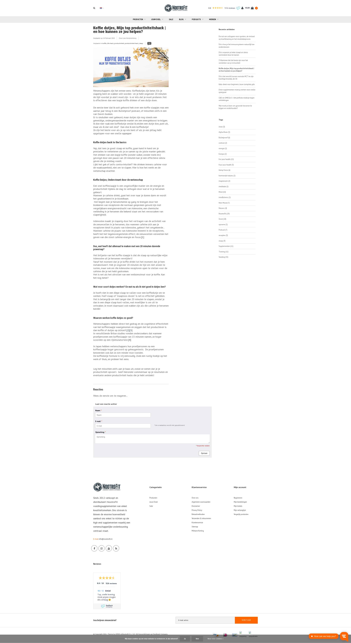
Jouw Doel (156, 19)
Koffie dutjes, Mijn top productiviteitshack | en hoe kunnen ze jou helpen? (129, 29)
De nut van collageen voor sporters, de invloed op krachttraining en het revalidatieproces (237, 37)
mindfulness (225, 197)
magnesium (224, 181)
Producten (138, 19)
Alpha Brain (224, 132)
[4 (129, 339)
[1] (142, 237)
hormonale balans (227, 175)
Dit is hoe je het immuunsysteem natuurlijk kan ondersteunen (236, 45)
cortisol (223, 143)
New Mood (224, 203)
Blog (181, 19)
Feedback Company (160, 634)
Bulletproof (224, 137)
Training (223, 252)
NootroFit (224, 214)
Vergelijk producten (241, 514)
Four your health (226, 165)
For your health (226, 159)
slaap (141, 43)
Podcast (223, 230)
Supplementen (226, 246)
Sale (171, 19)
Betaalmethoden (198, 514)
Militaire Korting (198, 531)
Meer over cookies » (215, 639)
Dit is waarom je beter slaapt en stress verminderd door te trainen (233, 53)
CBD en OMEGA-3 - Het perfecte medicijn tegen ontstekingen (236, 99)
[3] (130, 330)
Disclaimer (196, 506)
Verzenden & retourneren (201, 518)
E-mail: (98, 421)
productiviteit (119, 43)
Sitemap (195, 526)
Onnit (222, 219)
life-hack (110, 43)
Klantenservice (197, 522)
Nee (197, 639)
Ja (185, 639)
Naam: (98, 410)
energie (223, 148)
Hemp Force (224, 170)
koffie (104, 43)
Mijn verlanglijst (240, 510)
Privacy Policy (197, 510)
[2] (127, 330)
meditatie (223, 186)
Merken (212, 19)
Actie (222, 127)
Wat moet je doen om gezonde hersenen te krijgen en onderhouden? (235, 107)
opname (223, 224)
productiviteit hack (131, 43)
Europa (223, 154)
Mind (222, 192)
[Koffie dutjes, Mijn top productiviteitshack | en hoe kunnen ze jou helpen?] (131, 68)
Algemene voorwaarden (201, 502)
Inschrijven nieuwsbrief (104, 620)
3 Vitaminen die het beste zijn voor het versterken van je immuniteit (233, 61)
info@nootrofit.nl (105, 539)
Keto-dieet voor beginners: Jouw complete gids (237, 84)
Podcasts (196, 19)
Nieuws (223, 208)
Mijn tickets (238, 506)
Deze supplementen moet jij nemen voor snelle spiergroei (237, 91)
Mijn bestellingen (240, 502)
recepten (223, 235)
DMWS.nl (119, 634)
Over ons (195, 498)
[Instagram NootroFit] (101, 548)
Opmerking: (100, 432)
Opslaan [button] (204, 453)
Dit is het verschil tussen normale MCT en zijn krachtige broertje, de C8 (236, 77)
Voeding (223, 257)
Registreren (238, 498)
